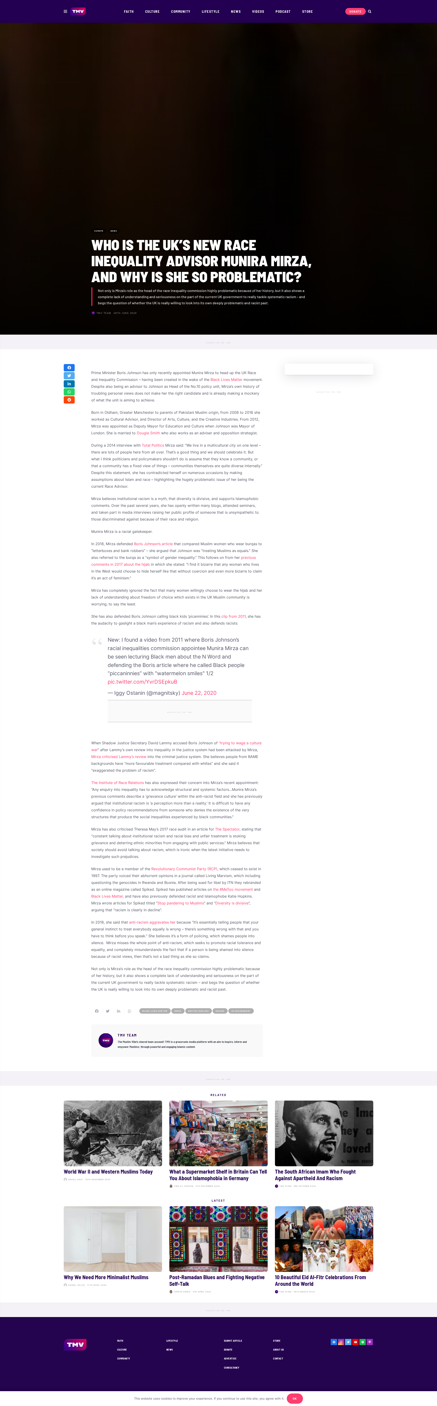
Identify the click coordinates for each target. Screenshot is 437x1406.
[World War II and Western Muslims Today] (113, 1145)
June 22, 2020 (199, 693)
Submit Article (233, 1340)
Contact (278, 1358)
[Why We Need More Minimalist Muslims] (113, 1250)
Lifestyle (172, 1340)
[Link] (78, 12)
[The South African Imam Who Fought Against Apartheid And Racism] (324, 1145)
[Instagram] (341, 1342)
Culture (122, 1349)
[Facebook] (334, 1342)
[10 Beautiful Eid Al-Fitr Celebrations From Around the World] (324, 1250)
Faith (120, 1340)
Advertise (230, 1358)
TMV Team (104, 313)
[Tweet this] (69, 376)
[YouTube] (355, 1342)
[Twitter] (348, 1342)
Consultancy (231, 1367)
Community (123, 1358)
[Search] (369, 11)
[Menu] (65, 11)
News (169, 1349)
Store (276, 1340)
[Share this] (69, 368)
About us (278, 1349)
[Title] (362, 1342)
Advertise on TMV (218, 343)
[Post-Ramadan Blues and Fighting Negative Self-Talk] (218, 1250)
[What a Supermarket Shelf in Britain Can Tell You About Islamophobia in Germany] (218, 1145)
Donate (228, 1349)
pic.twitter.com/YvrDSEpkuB (142, 682)
